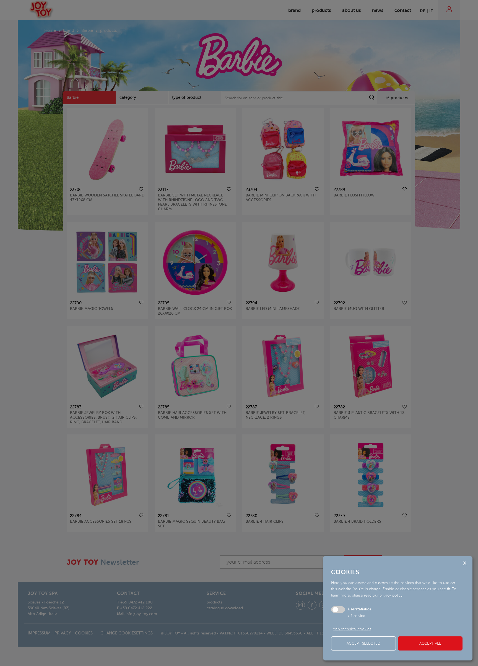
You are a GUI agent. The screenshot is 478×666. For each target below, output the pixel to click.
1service (356, 616)
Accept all (430, 643)
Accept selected (363, 643)
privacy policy (391, 595)
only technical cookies (352, 629)
